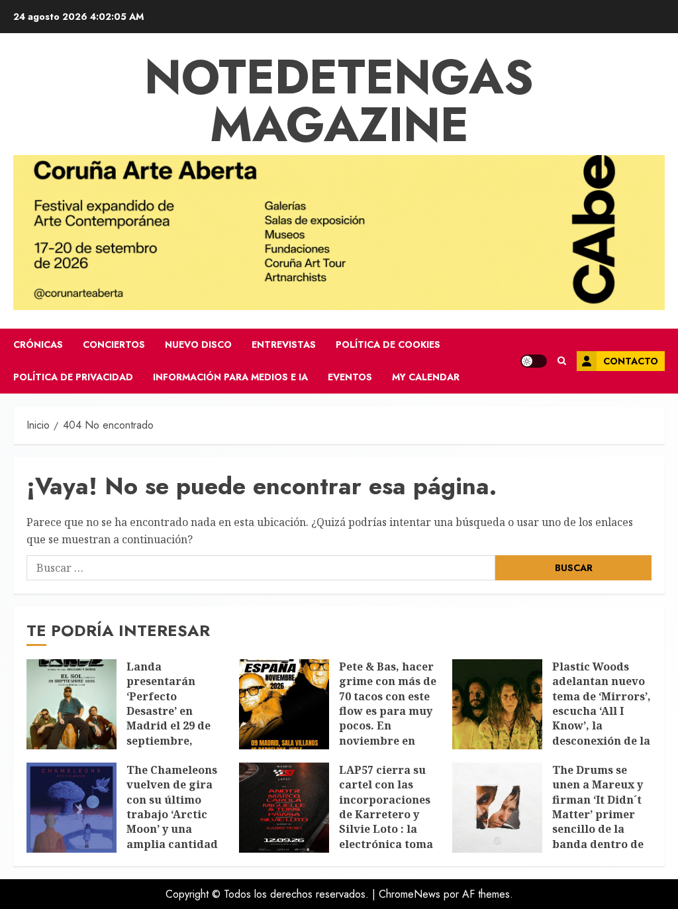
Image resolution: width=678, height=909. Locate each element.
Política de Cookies (388, 344)
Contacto (630, 361)
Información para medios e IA (230, 377)
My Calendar (426, 377)
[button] (562, 361)
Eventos (350, 377)
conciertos (114, 344)
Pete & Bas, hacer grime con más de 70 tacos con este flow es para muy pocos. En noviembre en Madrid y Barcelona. (387, 718)
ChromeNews (409, 894)
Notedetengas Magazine (339, 100)
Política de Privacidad (73, 377)
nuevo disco (198, 344)
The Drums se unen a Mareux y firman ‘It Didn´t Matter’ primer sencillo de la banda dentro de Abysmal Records (599, 814)
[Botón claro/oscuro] (533, 361)
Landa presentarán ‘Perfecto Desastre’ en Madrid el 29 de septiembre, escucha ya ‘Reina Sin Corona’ (174, 718)
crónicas (38, 344)
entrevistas (284, 344)
